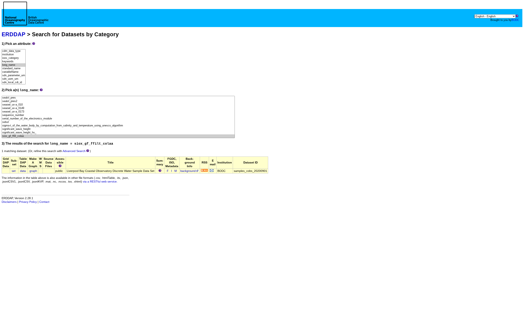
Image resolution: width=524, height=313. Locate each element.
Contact (44, 201)
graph (33, 170)
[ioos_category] (13, 58)
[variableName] (13, 72)
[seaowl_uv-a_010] (118, 105)
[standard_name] (13, 68)
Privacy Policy (28, 201)
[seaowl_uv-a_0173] (118, 111)
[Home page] (26, 18)
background (188, 170)
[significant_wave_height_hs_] (118, 132)
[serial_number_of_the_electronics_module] (118, 118)
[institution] (13, 54)
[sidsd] (118, 122)
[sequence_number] (118, 115)
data (23, 170)
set (14, 170)
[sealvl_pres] (118, 98)
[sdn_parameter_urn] (13, 75)
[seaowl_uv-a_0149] (118, 108)
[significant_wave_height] (118, 129)
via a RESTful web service (100, 181)
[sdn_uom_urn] (13, 79)
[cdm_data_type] (13, 51)
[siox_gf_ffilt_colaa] (118, 136)
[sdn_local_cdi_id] (13, 82)
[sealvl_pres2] (118, 101)
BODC (515, 20)
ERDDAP (13, 34)
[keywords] (13, 61)
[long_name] (13, 65)
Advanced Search (74, 151)
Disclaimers (9, 201)
